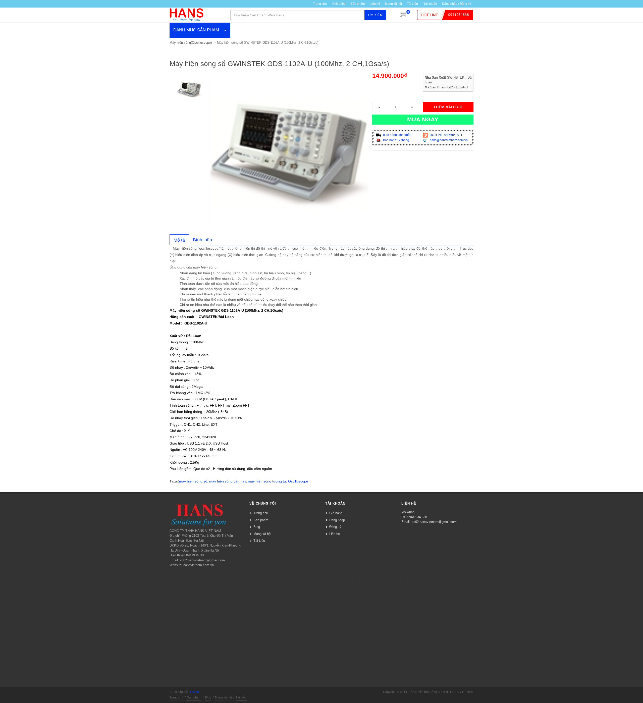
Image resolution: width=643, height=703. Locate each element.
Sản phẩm (260, 520)
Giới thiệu (339, 4)
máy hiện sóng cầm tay (227, 481)
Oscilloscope (298, 481)
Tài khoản (430, 4)
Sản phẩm (358, 4)
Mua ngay (423, 119)
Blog (256, 527)
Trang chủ (320, 4)
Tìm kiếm (375, 15)
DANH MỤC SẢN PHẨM (196, 30)
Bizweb (194, 692)
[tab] (179, 239)
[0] (403, 15)
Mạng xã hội (393, 4)
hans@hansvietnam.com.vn (448, 140)
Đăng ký (335, 527)
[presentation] (179, 240)
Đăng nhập (337, 520)
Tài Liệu (412, 4)
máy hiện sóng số (193, 481)
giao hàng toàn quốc (396, 135)
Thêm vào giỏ (448, 107)
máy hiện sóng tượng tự (267, 481)
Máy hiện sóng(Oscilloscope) (191, 42)
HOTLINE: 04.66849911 (445, 135)
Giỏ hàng (335, 513)
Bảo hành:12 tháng (395, 140)
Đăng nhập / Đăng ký (456, 4)
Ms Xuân (407, 512)
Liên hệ (375, 4)
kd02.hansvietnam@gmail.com (434, 522)
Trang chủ (260, 513)
